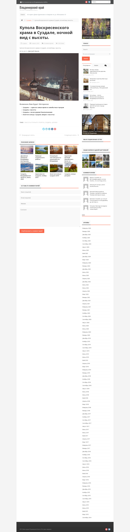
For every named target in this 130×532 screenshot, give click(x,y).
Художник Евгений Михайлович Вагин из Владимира (69, 159)
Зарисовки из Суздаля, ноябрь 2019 (41, 175)
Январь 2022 (86, 297)
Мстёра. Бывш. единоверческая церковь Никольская (98, 71)
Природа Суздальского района (40, 157)
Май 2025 (85, 253)
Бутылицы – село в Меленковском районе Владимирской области (97, 96)
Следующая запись (71, 135)
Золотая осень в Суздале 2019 (55, 175)
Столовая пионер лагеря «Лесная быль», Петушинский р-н (99, 87)
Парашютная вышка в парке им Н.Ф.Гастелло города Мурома (98, 105)
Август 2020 (85, 322)
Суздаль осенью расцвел (70, 175)
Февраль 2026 (86, 228)
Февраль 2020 (86, 332)
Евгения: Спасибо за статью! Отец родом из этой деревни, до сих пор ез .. (99, 200)
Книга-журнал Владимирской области (32, 529)
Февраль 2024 (86, 263)
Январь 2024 (86, 266)
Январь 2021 (86, 310)
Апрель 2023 (86, 278)
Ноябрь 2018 (86, 379)
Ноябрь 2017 (86, 417)
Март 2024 (85, 260)
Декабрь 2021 (86, 300)
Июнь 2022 (85, 288)
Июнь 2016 (85, 470)
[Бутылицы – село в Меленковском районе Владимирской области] (85, 96)
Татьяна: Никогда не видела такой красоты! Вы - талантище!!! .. (98, 207)
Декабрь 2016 (86, 451)
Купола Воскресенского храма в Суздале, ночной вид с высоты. (46, 32)
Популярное (86, 65)
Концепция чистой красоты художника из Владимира (55, 158)
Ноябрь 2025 (86, 238)
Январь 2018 (86, 410)
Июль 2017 (85, 429)
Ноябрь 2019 (86, 341)
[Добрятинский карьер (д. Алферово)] (96, 28)
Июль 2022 (85, 285)
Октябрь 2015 (86, 495)
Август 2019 (85, 351)
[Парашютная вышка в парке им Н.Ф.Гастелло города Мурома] (85, 105)
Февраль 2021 (86, 307)
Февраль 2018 (86, 407)
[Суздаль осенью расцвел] (71, 168)
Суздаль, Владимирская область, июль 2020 (26, 176)
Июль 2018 (85, 392)
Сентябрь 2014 (86, 517)
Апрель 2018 (86, 401)
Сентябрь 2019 (86, 348)
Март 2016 (85, 480)
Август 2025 (85, 247)
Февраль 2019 (86, 370)
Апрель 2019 (86, 363)
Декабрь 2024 (86, 256)
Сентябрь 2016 (86, 461)
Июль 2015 (85, 505)
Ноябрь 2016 (86, 454)
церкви (54, 122)
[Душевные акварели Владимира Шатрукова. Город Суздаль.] (27, 150)
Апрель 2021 (86, 304)
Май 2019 (85, 360)
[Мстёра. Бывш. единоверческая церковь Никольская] (85, 71)
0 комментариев (48, 43)
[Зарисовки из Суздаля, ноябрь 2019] (41, 168)
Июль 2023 (85, 272)
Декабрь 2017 (86, 414)
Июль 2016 (85, 467)
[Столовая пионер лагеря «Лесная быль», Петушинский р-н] (85, 87)
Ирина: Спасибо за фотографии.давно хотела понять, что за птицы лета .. (98, 179)
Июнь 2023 (85, 275)
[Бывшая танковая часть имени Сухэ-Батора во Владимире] (96, 124)
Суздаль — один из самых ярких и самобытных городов (43, 107)
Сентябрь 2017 (86, 423)
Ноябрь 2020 (86, 313)
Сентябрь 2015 (86, 499)
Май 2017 (85, 436)
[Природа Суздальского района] (41, 150)
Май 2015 (85, 511)
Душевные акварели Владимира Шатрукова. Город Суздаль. (26, 159)
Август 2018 (85, 388)
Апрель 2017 (86, 439)
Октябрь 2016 (86, 458)
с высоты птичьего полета (34, 122)
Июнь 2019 (85, 357)
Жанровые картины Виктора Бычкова (98, 79)
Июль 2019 (85, 354)
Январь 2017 (86, 448)
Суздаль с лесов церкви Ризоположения (37, 112)
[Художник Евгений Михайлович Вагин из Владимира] (71, 150)
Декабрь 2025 (86, 234)
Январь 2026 (86, 231)
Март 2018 (85, 404)
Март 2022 (85, 294)
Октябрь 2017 (86, 420)
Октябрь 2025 (86, 241)
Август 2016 (85, 464)
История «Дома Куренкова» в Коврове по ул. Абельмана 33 (46, 14)
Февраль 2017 (86, 445)
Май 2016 (85, 473)
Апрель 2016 (86, 476)
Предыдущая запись (27, 135)
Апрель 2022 (86, 291)
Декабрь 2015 (86, 489)
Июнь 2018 (85, 395)
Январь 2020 (86, 335)
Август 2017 (85, 426)
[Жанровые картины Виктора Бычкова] (85, 80)
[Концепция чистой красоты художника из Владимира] (56, 150)
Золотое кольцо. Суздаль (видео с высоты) (38, 114)
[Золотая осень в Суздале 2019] (56, 168)
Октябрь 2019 (86, 344)
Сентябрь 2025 (86, 244)
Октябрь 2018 (86, 382)
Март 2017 (85, 442)
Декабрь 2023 (86, 269)
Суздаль (29, 20)
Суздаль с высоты (29, 110)
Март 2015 (85, 514)
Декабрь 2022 (86, 282)
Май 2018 (85, 398)
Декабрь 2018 (86, 376)
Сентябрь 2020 (86, 319)
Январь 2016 (86, 486)
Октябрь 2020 (86, 316)
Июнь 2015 (85, 508)
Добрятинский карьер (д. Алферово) (94, 37)
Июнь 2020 (85, 329)
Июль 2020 (85, 326)
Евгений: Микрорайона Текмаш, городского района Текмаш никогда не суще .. (98, 193)
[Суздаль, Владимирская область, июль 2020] (27, 168)
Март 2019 (85, 366)
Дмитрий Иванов (33, 51)
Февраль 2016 (86, 483)
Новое (96, 65)
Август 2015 (85, 502)
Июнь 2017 (85, 432)
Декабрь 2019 (86, 338)
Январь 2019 (86, 373)
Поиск (86, 58)
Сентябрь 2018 (86, 385)
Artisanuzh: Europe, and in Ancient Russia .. (97, 185)
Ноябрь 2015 (86, 492)
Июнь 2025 (85, 250)
